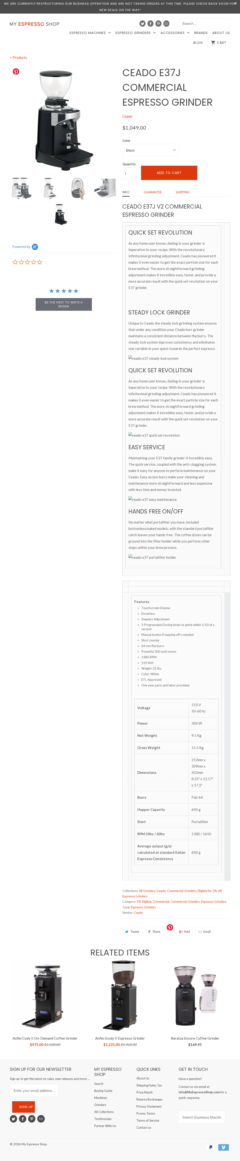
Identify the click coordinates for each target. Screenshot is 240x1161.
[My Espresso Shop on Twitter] (142, 23)
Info (126, 192)
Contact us (143, 1127)
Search (98, 1084)
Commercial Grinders (181, 891)
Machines (100, 1098)
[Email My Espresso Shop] (166, 23)
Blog (198, 43)
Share (156, 931)
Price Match (144, 1092)
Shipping (183, 192)
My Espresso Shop (34, 1144)
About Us (221, 33)
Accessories (173, 33)
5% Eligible (144, 901)
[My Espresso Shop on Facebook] (150, 23)
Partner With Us (105, 1126)
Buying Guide (103, 1091)
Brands (201, 33)
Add (187, 931)
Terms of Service (147, 1120)
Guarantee (153, 192)
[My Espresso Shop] (35, 25)
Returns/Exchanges (149, 1099)
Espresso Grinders (134, 33)
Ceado (127, 116)
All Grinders (147, 891)
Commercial (161, 901)
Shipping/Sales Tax (149, 1085)
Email (207, 931)
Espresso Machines (88, 33)
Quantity (129, 164)
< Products (18, 57)
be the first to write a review (64, 304)
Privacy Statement (148, 1106)
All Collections (104, 1112)
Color (126, 140)
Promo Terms (145, 1113)
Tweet (134, 931)
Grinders (100, 1105)
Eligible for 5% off (209, 891)
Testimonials (103, 1119)
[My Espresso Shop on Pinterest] (158, 23)
